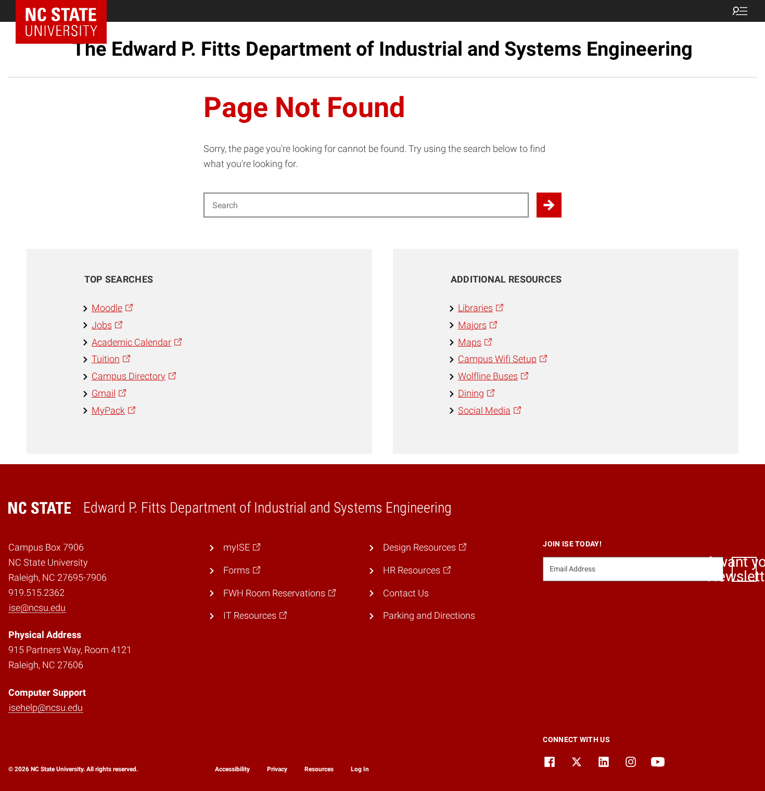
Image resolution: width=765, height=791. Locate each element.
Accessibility (232, 769)
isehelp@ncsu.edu (46, 707)
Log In (360, 769)
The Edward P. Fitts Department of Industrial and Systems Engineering (382, 48)
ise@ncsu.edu (37, 607)
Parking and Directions (429, 615)
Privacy (277, 769)
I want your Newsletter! (744, 569)
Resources (319, 769)
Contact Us (406, 593)
